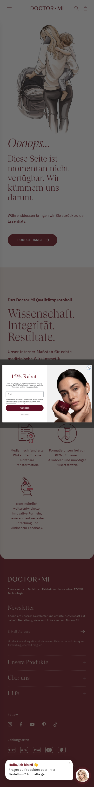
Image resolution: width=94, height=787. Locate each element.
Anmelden (24, 408)
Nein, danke (24, 414)
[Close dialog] (89, 368)
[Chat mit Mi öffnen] (82, 775)
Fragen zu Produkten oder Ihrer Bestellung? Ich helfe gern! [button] (40, 768)
